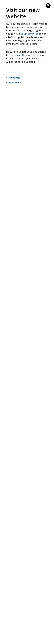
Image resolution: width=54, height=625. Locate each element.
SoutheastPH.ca (29, 33)
